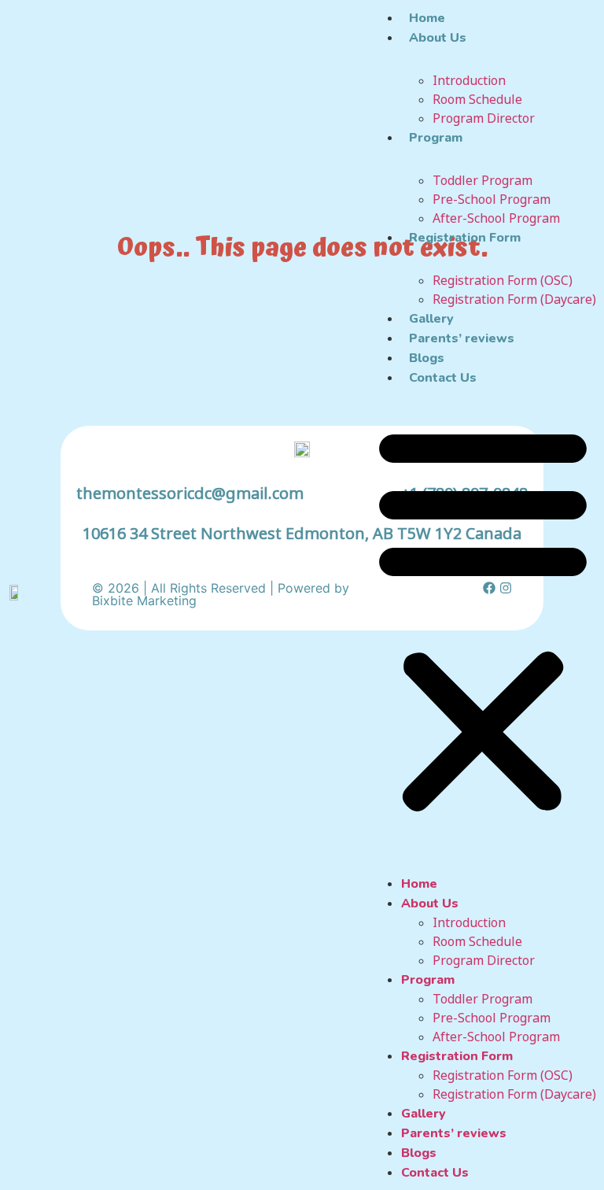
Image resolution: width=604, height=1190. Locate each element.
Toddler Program (482, 180)
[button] (483, 618)
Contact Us (443, 377)
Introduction (469, 80)
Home (427, 18)
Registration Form (465, 237)
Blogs (426, 358)
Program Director (484, 118)
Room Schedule (477, 99)
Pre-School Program (492, 199)
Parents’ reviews (461, 338)
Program (435, 137)
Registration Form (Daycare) (514, 299)
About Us (437, 37)
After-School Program (496, 218)
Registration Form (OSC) (503, 280)
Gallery (431, 318)
